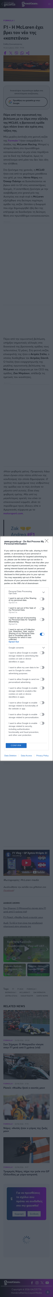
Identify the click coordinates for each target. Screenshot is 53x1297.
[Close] (47, 541)
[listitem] (26, 592)
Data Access (26, 755)
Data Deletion (10, 755)
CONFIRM (16, 745)
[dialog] (26, 648)
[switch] (42, 599)
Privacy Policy (42, 755)
